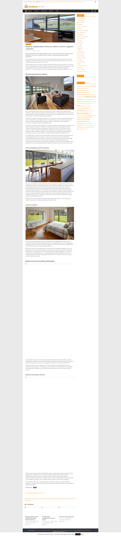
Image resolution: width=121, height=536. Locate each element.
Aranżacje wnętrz (80, 18)
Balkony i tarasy (80, 22)
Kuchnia (78, 44)
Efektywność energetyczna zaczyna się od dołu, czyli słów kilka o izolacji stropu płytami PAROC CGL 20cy (62, 1)
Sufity (78, 63)
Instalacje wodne (80, 38)
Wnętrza (51, 11)
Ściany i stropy (80, 61)
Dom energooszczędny (81, 30)
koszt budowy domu (85, 103)
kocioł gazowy (91, 99)
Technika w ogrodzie (81, 65)
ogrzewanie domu (88, 110)
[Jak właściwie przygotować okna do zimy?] (50, 507)
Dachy (78, 28)
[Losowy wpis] (95, 11)
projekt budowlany (83, 119)
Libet (81, 106)
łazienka (79, 129)
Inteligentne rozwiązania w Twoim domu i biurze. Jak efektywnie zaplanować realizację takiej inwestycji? (50, 499)
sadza (90, 123)
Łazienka (78, 46)
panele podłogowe (88, 115)
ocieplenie (80, 110)
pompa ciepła (88, 117)
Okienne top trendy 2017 (66, 516)
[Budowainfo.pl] (34, 5)
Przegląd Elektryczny (77, 530)
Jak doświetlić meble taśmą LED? (34, 493)
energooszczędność (82, 94)
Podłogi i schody (80, 57)
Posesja (78, 59)
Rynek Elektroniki (87, 530)
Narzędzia (79, 48)
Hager (89, 94)
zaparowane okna (89, 127)
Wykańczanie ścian (81, 71)
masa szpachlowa (87, 106)
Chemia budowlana (81, 26)
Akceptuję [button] (78, 534)
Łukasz (35, 50)
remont (87, 123)
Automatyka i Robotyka (41, 530)
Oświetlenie (79, 55)
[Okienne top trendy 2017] (67, 507)
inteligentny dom (90, 96)
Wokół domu (44, 11)
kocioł (86, 99)
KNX (83, 99)
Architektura (79, 20)
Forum (57, 11)
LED (78, 105)
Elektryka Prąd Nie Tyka (67, 530)
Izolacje (78, 40)
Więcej (82, 534)
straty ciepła (84, 125)
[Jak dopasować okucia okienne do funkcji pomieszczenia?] (33, 507)
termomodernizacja (90, 125)
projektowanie (81, 121)
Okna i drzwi (28, 44)
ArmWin (89, 86)
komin (91, 101)
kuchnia (92, 103)
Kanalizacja (79, 42)
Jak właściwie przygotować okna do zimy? (48, 518)
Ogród (78, 50)
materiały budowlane (83, 108)
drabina (88, 92)
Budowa (30, 11)
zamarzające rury (81, 127)
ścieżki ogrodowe (84, 129)
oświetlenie (84, 113)
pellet (83, 117)
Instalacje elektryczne (81, 36)
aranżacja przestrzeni (82, 86)
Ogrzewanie (79, 52)
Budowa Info (50, 530)
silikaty (79, 125)
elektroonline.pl (57, 530)
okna (39, 50)
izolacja (79, 99)
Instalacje (36, 11)
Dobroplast (83, 88)
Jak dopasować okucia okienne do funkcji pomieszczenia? (31, 518)
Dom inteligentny (80, 32)
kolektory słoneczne (83, 101)
